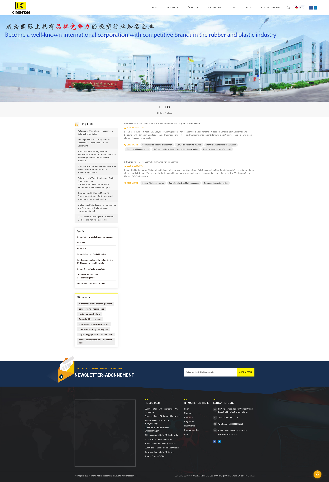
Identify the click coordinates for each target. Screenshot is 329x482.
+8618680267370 (236, 424)
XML (194, 476)
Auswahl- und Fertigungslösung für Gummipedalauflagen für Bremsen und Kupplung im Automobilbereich (95, 196)
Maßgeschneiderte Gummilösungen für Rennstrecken (175, 149)
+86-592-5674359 (230, 417)
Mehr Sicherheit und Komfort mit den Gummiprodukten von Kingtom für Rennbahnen (162, 123)
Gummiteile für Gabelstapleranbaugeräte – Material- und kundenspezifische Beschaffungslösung (97, 169)
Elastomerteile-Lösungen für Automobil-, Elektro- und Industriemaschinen (96, 218)
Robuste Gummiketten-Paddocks (217, 149)
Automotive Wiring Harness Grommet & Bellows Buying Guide (95, 132)
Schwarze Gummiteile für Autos (159, 452)
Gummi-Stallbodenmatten (138, 149)
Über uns (193, 7)
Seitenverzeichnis (183, 476)
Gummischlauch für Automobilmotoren (162, 416)
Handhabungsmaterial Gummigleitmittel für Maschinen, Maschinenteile (95, 261)
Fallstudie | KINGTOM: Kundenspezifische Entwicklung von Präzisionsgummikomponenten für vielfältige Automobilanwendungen (96, 183)
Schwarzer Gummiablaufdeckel (158, 439)
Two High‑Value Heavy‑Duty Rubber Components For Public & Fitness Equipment (93, 142)
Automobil (81, 242)
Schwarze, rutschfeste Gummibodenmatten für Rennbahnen (151, 161)
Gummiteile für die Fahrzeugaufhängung (95, 237)
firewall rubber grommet (90, 319)
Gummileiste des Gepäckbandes (91, 254)
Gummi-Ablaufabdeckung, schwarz (160, 443)
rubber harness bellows (89, 314)
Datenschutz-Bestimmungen (210, 476)
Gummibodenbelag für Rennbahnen (157, 145)
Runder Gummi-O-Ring (155, 456)
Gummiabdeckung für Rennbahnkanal (162, 447)
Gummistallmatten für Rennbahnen (221, 145)
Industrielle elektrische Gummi (91, 283)
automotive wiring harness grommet (95, 303)
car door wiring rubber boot (91, 308)
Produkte (172, 7)
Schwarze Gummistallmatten (189, 145)
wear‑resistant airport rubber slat (94, 324)
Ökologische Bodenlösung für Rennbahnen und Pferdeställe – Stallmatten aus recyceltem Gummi (97, 208)
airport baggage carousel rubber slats (96, 334)
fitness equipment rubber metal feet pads (95, 341)
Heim (154, 7)
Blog (249, 7)
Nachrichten (189, 425)
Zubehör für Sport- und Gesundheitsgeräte (87, 276)
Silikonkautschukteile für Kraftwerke (161, 435)
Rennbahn (81, 248)
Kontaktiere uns (271, 7)
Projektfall (215, 7)
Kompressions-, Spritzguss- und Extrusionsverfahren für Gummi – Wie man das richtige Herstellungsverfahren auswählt (97, 156)
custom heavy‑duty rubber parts (93, 329)
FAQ (234, 7)
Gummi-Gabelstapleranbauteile (91, 269)
